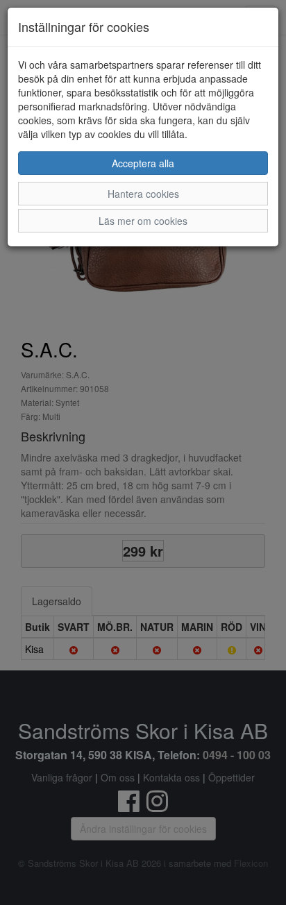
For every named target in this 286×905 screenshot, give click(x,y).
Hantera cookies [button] (143, 194)
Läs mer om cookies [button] (143, 221)
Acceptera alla (143, 163)
